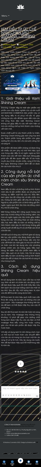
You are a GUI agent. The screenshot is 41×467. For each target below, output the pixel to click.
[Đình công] (11, 395)
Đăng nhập (35, 381)
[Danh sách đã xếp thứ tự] (13, 395)
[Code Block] (21, 395)
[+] (29, 395)
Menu (4, 15)
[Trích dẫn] (19, 395)
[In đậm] (3, 395)
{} (27, 395)
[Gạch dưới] (8, 395)
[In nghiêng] (5, 395)
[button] (5, 15)
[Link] (24, 395)
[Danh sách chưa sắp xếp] (16, 395)
